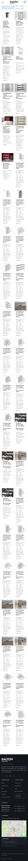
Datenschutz (18, 785)
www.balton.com (21, 811)
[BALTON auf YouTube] (6, 775)
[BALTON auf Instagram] (14, 775)
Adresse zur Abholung (9, 841)
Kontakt (3, 794)
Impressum (18, 783)
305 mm (4, 6)
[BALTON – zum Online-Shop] (7, 760)
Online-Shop (4, 785)
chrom (22, 8)
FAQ (2, 788)
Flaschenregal (11, 8)
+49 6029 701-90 (21, 806)
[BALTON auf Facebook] (2, 775)
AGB (16, 788)
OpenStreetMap (8, 845)
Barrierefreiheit (19, 791)
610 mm (8, 7)
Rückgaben (4, 791)
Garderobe (4, 8)
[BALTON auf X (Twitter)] (10, 775)
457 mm (22, 6)
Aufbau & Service (5, 797)
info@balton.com (21, 808)
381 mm (13, 6)
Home (2, 783)
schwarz (18, 8)
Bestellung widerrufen (18, 796)
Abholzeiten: (6, 838)
